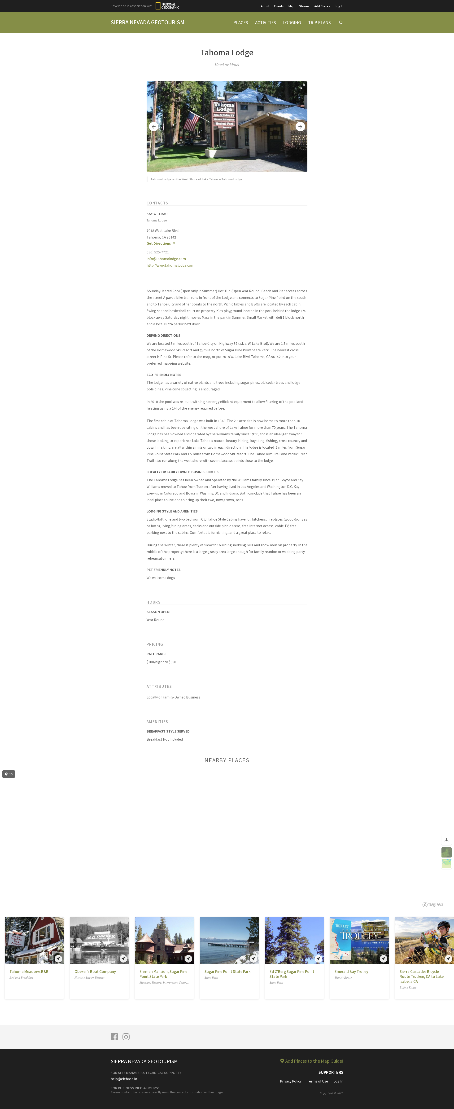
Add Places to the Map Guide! (314, 1061)
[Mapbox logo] (432, 904)
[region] (227, 839)
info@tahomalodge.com (166, 258)
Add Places (322, 6)
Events (279, 6)
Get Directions (159, 243)
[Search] (341, 22)
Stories (304, 6)
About (265, 6)
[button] (153, 126)
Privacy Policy (290, 1081)
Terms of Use (317, 1081)
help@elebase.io (124, 1078)
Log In (339, 6)
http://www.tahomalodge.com (170, 265)
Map (291, 6)
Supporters (331, 1072)
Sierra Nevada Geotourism (147, 22)
